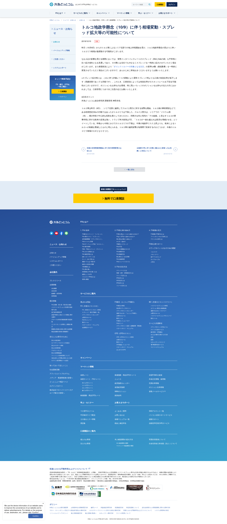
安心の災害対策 (56, 348)
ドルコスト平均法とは (88, 277)
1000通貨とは (86, 267)
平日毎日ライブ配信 (87, 415)
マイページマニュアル (157, 347)
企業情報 (53, 284)
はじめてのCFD (121, 350)
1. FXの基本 (84, 230)
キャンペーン (101, 13)
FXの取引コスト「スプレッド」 (91, 236)
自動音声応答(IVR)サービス (159, 423)
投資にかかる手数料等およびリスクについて (68, 468)
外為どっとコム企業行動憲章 (59, 507)
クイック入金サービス (157, 329)
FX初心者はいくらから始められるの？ (127, 234)
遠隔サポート (154, 419)
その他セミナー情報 (87, 419)
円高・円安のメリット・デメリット (92, 249)
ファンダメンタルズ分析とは (159, 236)
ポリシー (53, 504)
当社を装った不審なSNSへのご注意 (61, 358)
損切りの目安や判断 (88, 264)
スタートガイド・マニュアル (90, 325)
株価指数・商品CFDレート (90, 395)
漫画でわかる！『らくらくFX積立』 (127, 313)
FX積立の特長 (120, 306)
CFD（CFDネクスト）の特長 (125, 337)
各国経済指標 (120, 387)
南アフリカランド (156, 257)
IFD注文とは (120, 278)
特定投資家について (132, 507)
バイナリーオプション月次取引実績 (61, 307)
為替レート (84, 375)
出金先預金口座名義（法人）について (163, 443)
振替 (152, 339)
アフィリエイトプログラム (60, 373)
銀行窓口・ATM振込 (156, 332)
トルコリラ (154, 252)
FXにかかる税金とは (88, 251)
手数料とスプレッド (122, 244)
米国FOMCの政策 (155, 375)
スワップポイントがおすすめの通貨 (162, 248)
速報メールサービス (156, 391)
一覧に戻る (130, 169)
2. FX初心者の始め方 (122, 230)
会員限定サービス (87, 327)
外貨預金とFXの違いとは (89, 272)
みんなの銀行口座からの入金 (159, 334)
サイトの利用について (123, 513)
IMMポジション (120, 391)
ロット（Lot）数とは (88, 259)
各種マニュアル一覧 (122, 419)
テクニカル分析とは (156, 239)
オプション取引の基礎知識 (158, 308)
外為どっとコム (55, 20)
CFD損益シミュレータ (123, 344)
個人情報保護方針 (76, 513)
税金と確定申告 (120, 423)
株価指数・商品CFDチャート (125, 375)
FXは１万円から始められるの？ (125, 236)
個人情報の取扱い (90, 513)
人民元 (153, 262)
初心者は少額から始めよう (124, 239)
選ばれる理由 (85, 302)
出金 (152, 337)
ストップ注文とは (121, 275)
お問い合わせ (120, 415)
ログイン (172, 4)
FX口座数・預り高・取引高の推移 (61, 305)
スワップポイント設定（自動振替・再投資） (129, 326)
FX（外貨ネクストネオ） (89, 306)
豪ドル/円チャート (87, 390)
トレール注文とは (121, 285)
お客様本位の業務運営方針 (79, 507)
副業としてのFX (87, 274)
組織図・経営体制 (56, 293)
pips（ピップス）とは (88, 257)
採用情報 (54, 296)
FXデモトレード (87, 320)
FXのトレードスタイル (123, 261)
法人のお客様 (85, 443)
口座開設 (160, 4)
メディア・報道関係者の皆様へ (61, 377)
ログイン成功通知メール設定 (59, 360)
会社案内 (53, 272)
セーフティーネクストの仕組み (60, 343)
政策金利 (118, 395)
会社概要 (54, 288)
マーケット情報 (123, 13)
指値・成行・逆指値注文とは (124, 273)
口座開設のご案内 (88, 431)
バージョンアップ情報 (61, 50)
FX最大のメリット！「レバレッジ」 (92, 234)
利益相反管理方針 (106, 507)
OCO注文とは (120, 280)
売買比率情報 (154, 383)
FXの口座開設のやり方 (123, 249)
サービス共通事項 (155, 323)
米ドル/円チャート (87, 383)
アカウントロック (56, 350)
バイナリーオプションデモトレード (161, 316)
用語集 (82, 423)
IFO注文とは (120, 283)
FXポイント (119, 323)
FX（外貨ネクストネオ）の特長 (91, 310)
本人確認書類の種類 (122, 443)
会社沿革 (54, 291)
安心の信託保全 (56, 340)
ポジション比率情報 (156, 387)
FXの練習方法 (120, 251)
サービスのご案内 (80, 13)
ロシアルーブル (155, 259)
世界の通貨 (85, 279)
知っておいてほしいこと (59, 365)
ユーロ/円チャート (87, 385)
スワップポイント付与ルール (159, 327)
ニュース (118, 379)
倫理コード (94, 507)
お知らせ (82, 20)
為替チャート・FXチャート (90, 379)
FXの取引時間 (86, 246)
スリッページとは (121, 270)
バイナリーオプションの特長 (159, 306)
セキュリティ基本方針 (106, 513)
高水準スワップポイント (123, 308)
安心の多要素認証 (56, 353)
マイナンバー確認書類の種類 (124, 446)
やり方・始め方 (121, 241)
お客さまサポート (166, 13)
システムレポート (59, 67)
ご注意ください (59, 59)
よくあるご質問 (120, 411)
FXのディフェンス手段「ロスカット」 (93, 244)
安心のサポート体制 (57, 345)
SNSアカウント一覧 (156, 411)
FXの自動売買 (120, 259)
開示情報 (53, 301)
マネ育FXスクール (87, 411)
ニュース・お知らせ (69, 20)
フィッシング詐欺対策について (60, 355)
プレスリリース (55, 280)
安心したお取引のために (59, 336)
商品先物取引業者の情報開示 (59, 331)
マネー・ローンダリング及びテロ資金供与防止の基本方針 (68, 510)
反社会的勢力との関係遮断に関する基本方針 (156, 507)
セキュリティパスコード (158, 342)
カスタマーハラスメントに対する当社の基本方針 (105, 510)
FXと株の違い (86, 269)
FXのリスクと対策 (87, 241)
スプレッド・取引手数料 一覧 (90, 312)
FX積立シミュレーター (123, 321)
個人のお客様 (85, 439)
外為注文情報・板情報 (157, 379)
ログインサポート (56, 386)
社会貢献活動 (55, 369)
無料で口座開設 (114, 198)
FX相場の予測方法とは (157, 234)
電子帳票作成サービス (157, 344)
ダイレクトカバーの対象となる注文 (129, 66)
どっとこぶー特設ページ (59, 382)
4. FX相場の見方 (155, 230)
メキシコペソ (155, 254)
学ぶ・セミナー (144, 13)
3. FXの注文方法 (121, 266)
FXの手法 (119, 246)
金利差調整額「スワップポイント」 (92, 239)
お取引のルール (86, 317)
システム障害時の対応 (162, 510)
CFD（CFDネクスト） (123, 333)
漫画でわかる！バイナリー (158, 311)
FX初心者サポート (156, 244)
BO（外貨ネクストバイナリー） (161, 302)
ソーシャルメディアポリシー (59, 513)
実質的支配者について (157, 439)
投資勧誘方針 (119, 507)
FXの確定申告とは (87, 254)
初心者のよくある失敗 (122, 257)
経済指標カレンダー (122, 383)
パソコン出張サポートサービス (160, 415)
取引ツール (85, 322)
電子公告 (54, 310)
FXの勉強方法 (120, 254)
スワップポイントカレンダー (90, 315)
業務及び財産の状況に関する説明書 (61, 329)
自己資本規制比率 (56, 312)
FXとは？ (59, 13)
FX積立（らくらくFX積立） (125, 302)
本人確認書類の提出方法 (124, 439)
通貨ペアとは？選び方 (88, 261)
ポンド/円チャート (87, 388)
